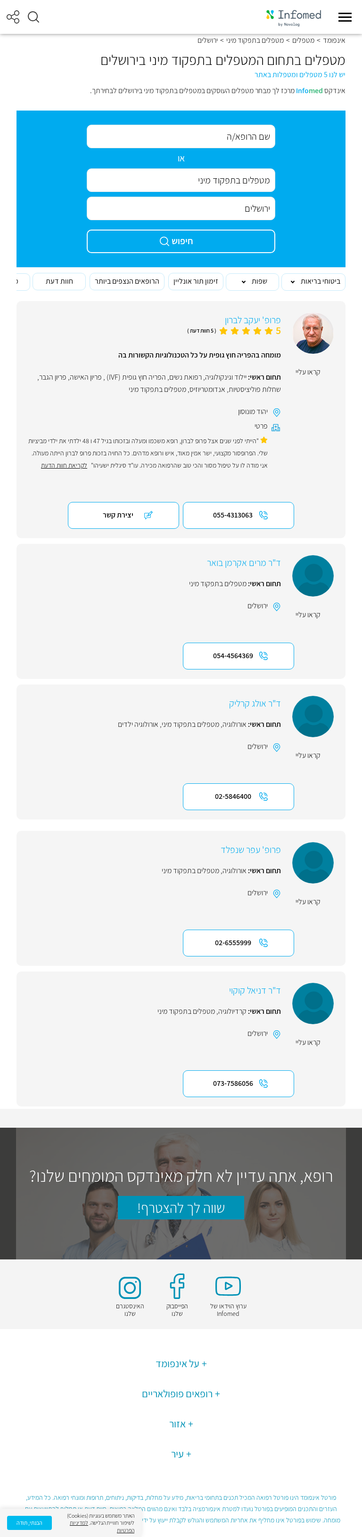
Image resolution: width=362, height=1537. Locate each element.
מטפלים (303, 40)
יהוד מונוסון (253, 411)
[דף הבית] (293, 17)
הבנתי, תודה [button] (29, 1522)
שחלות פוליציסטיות (255, 389)
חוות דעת (59, 281)
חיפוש (182, 241)
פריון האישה (86, 377)
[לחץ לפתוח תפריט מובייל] (345, 17)
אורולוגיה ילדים (138, 724)
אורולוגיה (234, 724)
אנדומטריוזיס (207, 389)
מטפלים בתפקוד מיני (255, 40)
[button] (33, 17)
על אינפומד (177, 1363)
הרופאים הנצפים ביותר (127, 281)
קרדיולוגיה (232, 1011)
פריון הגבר (52, 377)
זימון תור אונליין (195, 281)
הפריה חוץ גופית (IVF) (135, 377)
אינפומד (334, 40)
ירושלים (257, 606)
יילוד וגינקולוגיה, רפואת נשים (208, 377)
